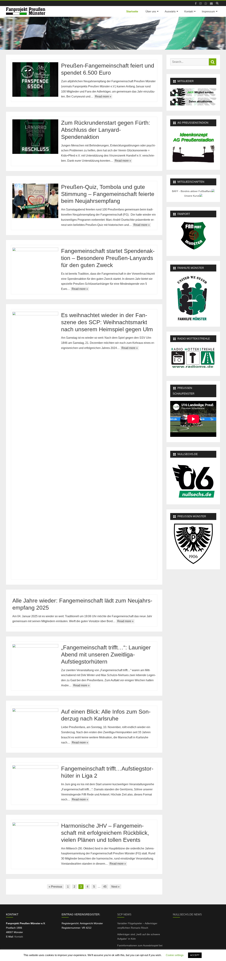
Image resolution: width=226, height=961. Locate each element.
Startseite (132, 11)
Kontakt (188, 11)
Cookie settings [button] (175, 955)
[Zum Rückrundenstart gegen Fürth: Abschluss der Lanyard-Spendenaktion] (35, 136)
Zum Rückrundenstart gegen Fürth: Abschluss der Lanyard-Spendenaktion (105, 130)
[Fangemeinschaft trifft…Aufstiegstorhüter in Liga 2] (35, 782)
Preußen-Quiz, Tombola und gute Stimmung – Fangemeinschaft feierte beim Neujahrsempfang (107, 194)
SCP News (124, 914)
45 (104, 886)
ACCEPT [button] (195, 955)
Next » (115, 886)
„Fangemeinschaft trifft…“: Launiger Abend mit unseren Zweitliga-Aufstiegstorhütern (106, 654)
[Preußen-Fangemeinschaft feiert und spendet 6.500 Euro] (35, 79)
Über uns (150, 11)
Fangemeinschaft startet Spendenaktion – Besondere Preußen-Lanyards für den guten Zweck (108, 258)
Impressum (208, 11)
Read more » (103, 96)
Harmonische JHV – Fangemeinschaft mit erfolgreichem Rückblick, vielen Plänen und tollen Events (105, 833)
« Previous (55, 886)
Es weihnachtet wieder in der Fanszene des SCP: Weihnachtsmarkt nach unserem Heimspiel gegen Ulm (107, 322)
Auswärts (170, 11)
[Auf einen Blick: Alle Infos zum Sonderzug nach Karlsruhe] (35, 725)
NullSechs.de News (187, 914)
